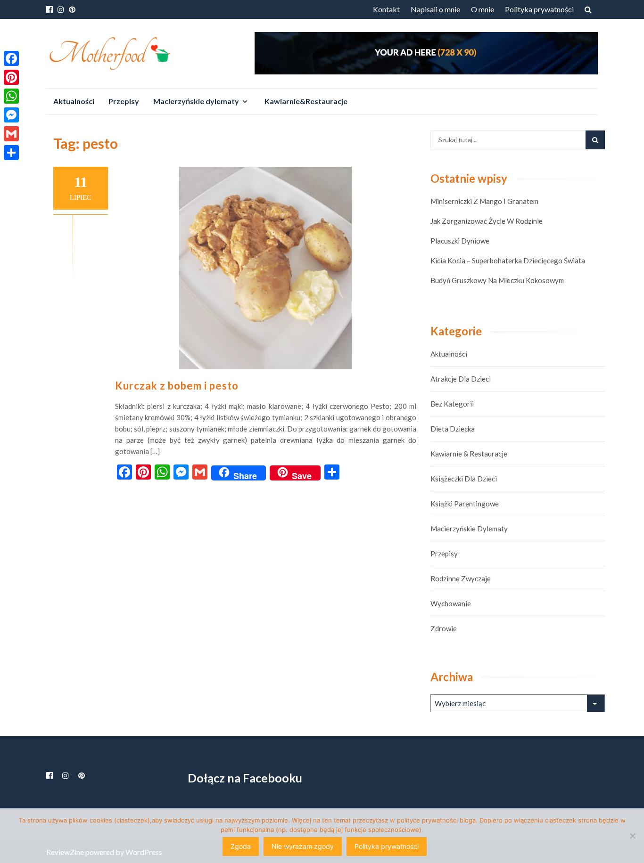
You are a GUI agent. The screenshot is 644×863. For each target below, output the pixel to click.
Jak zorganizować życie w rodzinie (486, 221)
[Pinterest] (11, 77)
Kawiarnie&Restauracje (305, 101)
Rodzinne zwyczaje (460, 578)
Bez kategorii (452, 403)
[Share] (11, 152)
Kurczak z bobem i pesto (177, 385)
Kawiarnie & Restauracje (468, 453)
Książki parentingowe (464, 503)
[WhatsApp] (11, 96)
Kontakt (386, 9)
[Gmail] (11, 133)
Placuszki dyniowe (459, 240)
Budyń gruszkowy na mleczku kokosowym (497, 280)
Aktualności (73, 101)
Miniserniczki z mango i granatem (484, 201)
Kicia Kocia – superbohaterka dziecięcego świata (507, 260)
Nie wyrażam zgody (303, 846)
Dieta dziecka (452, 428)
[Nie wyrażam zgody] (632, 835)
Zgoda (241, 846)
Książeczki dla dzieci (463, 478)
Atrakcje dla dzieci (460, 379)
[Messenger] (11, 115)
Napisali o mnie (435, 9)
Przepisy (123, 101)
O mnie (482, 9)
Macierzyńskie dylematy (196, 101)
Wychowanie (450, 603)
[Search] (595, 139)
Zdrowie (443, 628)
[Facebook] (11, 58)
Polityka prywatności (539, 9)
